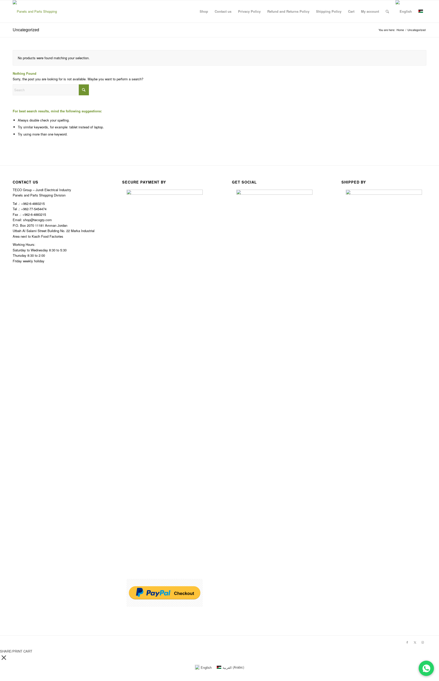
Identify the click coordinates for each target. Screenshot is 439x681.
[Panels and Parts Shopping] (35, 11)
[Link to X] (415, 642)
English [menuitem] (206, 667)
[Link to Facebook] (407, 642)
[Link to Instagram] (422, 642)
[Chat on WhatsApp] (426, 668)
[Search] (387, 11)
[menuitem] (203, 11)
